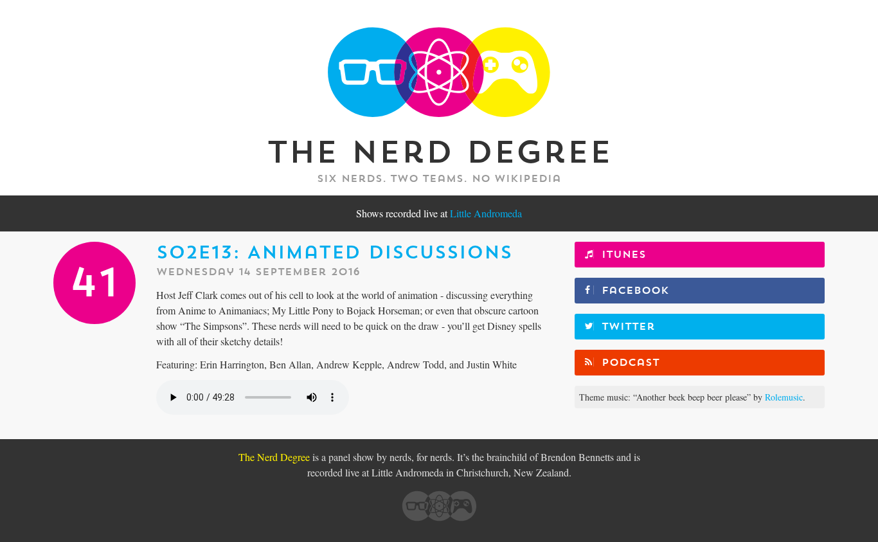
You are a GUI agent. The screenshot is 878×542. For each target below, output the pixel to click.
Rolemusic (784, 397)
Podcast (630, 362)
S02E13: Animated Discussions (334, 253)
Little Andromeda (486, 213)
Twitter (628, 326)
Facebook (635, 290)
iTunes (624, 254)
